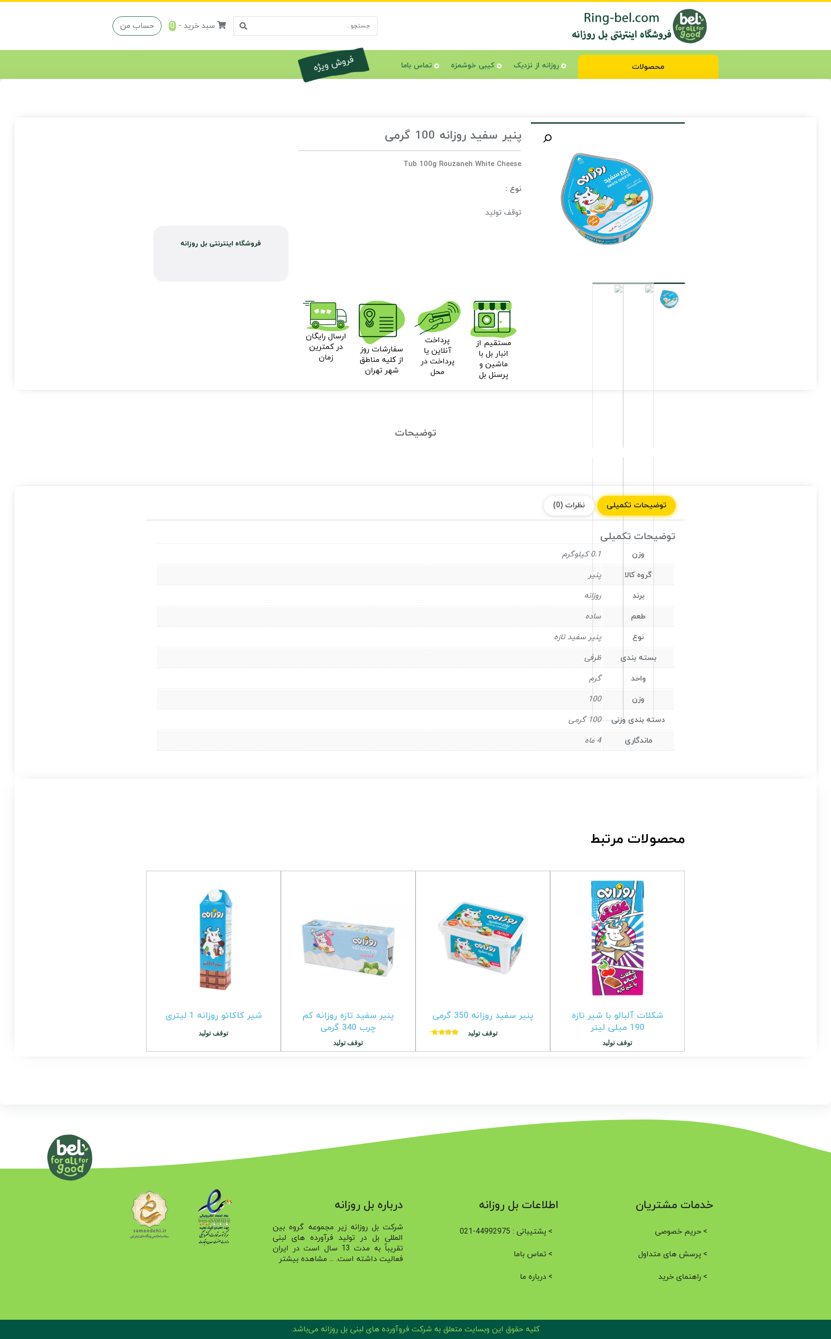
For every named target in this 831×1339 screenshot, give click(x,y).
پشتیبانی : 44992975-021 (503, 1231)
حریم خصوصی (678, 1231)
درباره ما (533, 1277)
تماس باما (416, 66)
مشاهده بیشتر (303, 1259)
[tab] (636, 506)
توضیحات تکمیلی (636, 505)
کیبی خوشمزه (472, 66)
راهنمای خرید (679, 1277)
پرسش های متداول (669, 1254)
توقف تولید (503, 212)
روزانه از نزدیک (536, 66)
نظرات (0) (569, 505)
